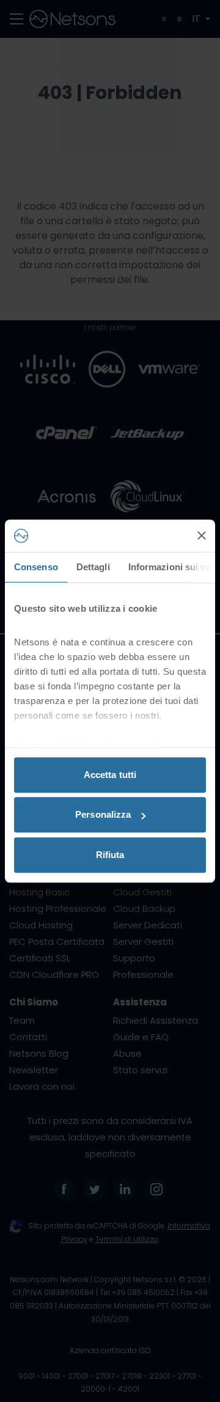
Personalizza (103, 814)
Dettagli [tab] (93, 567)
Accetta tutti (110, 774)
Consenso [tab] (36, 567)
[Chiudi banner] (201, 536)
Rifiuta (110, 855)
